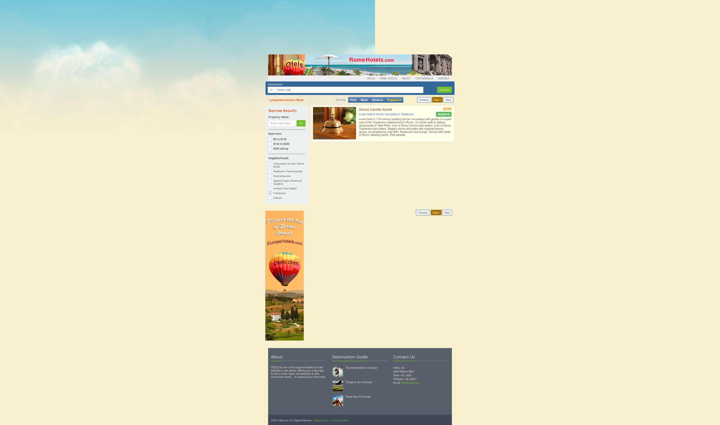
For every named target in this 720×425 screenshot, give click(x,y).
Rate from (274, 133)
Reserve (444, 114)
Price (353, 100)
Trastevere (279, 193)
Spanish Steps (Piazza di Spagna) (287, 182)
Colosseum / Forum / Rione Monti (288, 165)
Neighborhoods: (278, 158)
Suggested (394, 100)
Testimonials (424, 78)
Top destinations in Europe (361, 367)
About (406, 78)
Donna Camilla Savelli (375, 109)
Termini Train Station (285, 188)
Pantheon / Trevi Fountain (288, 171)
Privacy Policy (320, 420)
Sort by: (341, 99)
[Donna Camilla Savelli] (334, 123)
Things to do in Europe (358, 382)
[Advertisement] (360, 26)
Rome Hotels (388, 78)
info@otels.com (410, 382)
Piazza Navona (282, 176)
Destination (275, 84)
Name (364, 100)
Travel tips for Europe (358, 396)
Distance (377, 100)
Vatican (277, 197)
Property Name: (278, 117)
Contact (443, 78)
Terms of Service (339, 420)
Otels (371, 78)
